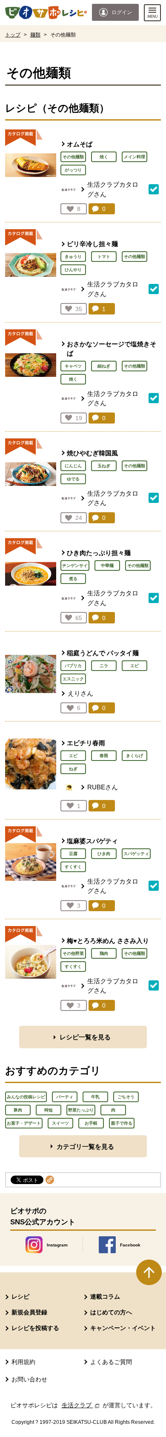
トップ (12, 35)
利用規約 (23, 1361)
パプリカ (73, 665)
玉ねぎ (103, 465)
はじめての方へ (111, 1312)
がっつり (73, 170)
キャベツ (73, 366)
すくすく (73, 866)
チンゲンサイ (75, 565)
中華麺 (107, 565)
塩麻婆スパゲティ (92, 841)
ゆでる (73, 479)
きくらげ (134, 755)
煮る (73, 578)
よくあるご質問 (111, 1361)
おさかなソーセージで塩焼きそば (111, 348)
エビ (134, 665)
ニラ (104, 665)
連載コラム (105, 1296)
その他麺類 (73, 156)
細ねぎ (103, 366)
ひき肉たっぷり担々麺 (99, 552)
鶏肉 (104, 953)
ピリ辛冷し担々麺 (92, 243)
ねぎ (73, 768)
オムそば (79, 144)
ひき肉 (103, 853)
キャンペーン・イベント (123, 1328)
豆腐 (73, 853)
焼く (104, 156)
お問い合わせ (29, 1379)
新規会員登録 (29, 1312)
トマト (103, 256)
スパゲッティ (136, 853)
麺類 (35, 35)
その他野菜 (73, 953)
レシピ (20, 1296)
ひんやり (73, 269)
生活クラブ (81, 1405)
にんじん (73, 465)
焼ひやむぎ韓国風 (92, 453)
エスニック (73, 678)
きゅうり (73, 256)
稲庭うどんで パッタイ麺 (103, 653)
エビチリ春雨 (86, 743)
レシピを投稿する (35, 1328)
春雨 (104, 755)
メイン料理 (134, 156)
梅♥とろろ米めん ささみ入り (108, 940)
